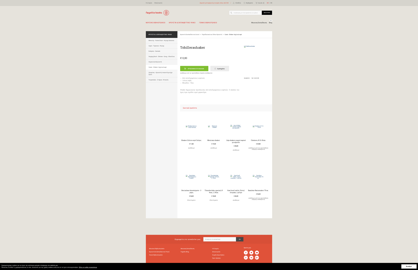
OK (240, 239)
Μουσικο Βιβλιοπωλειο (155, 23)
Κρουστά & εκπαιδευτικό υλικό (189, 34)
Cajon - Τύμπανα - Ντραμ (156, 46)
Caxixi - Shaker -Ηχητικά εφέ (158, 67)
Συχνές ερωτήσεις (218, 255)
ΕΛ (268, 3)
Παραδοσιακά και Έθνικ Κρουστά (212, 34)
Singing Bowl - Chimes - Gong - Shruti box (162, 56)
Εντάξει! (409, 266)
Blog (270, 23)
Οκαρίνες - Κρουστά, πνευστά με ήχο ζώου (160, 73)
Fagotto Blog (185, 252)
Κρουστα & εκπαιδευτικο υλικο (182, 23)
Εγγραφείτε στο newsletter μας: (188, 239)
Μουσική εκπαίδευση (187, 248)
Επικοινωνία (158, 3)
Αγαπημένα (249, 3)
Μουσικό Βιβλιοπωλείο (156, 248)
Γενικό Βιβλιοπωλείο (156, 255)
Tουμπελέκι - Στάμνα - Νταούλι (159, 80)
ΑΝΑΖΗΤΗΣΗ (267, 12)
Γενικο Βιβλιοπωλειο (208, 23)
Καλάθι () (261, 3)
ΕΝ (271, 3)
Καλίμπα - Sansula (154, 51)
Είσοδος (238, 3)
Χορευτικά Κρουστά (155, 62)
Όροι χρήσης (216, 258)
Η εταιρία (149, 3)
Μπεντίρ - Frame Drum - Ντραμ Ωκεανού (161, 40)
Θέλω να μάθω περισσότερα (88, 267)
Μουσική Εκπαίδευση (259, 23)
